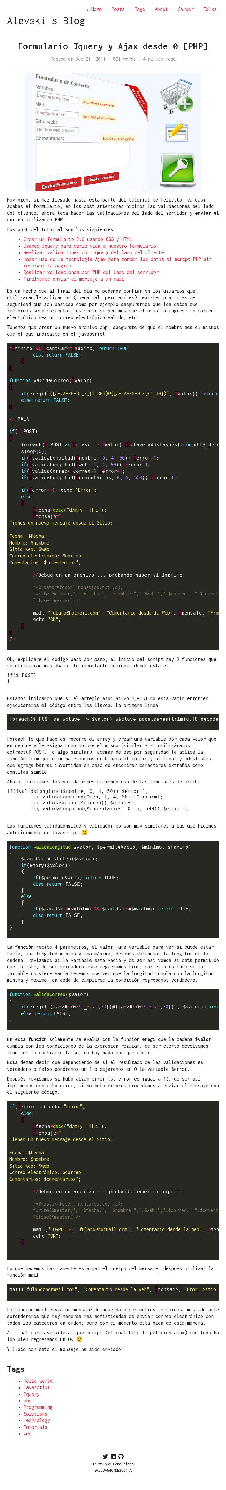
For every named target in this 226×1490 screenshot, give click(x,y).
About (161, 9)
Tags (139, 9)
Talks (210, 9)
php (27, 1401)
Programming (38, 1407)
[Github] (121, 1456)
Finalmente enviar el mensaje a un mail (74, 279)
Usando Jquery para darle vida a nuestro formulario (90, 246)
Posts (118, 9)
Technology (37, 1420)
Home (94, 9)
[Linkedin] (113, 1456)
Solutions (35, 1414)
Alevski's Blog (46, 20)
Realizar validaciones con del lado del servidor (91, 272)
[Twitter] (105, 1456)
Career (186, 9)
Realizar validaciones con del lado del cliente (94, 252)
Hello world (38, 1381)
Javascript (37, 1387)
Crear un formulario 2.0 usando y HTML (78, 239)
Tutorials (35, 1427)
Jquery (31, 1394)
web (27, 1433)
